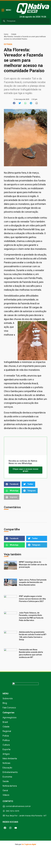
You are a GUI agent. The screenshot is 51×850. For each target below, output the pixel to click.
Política (6, 740)
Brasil (5, 722)
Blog (5, 703)
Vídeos (6, 795)
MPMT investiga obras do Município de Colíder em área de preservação (33, 564)
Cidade (13, 34)
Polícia (6, 735)
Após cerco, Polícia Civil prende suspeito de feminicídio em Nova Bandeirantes (32, 582)
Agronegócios (9, 717)
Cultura (6, 744)
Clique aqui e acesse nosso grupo (25, 470)
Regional (7, 731)
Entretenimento (10, 772)
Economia (7, 776)
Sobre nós (8, 698)
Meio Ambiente (10, 758)
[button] (14, 103)
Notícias (6, 763)
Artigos (6, 754)
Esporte (6, 749)
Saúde (6, 781)
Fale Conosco (9, 707)
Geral (5, 790)
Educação (7, 767)
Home (6, 34)
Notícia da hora (10, 786)
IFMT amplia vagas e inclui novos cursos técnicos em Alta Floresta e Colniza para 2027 (32, 598)
